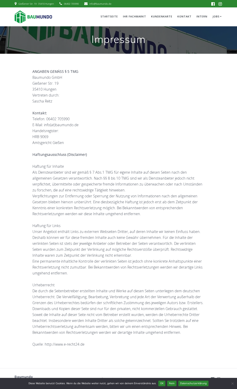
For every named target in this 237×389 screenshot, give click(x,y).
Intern (201, 16)
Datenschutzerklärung (193, 383)
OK (162, 383)
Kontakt (184, 16)
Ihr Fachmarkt (134, 16)
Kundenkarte (161, 16)
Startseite (109, 16)
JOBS (216, 16)
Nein (172, 383)
